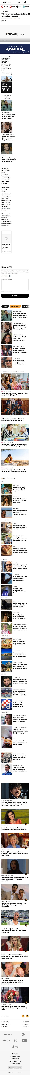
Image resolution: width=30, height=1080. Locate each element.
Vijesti (13, 6)
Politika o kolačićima (15, 1063)
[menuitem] (25, 2)
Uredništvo (15, 1053)
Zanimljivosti (5, 1024)
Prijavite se (15, 295)
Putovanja (27, 6)
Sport (20, 6)
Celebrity (26, 1022)
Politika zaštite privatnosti (15, 1061)
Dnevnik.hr (6, 6)
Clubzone (26, 1026)
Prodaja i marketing (15, 1056)
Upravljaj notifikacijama (15, 1067)
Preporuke (25, 1024)
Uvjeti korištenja (15, 1058)
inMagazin (4, 1026)
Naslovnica (5, 1022)
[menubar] (25, 2)
